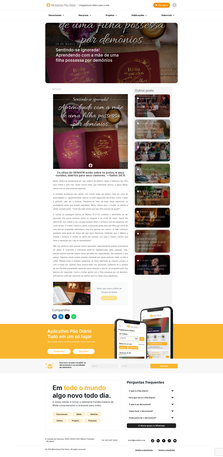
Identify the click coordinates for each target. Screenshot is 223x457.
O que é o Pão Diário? (138, 391)
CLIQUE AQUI (109, 298)
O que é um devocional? (140, 404)
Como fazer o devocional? (141, 411)
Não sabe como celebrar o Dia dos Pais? (149, 132)
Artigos (56, 89)
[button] (54, 316)
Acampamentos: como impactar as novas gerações (151, 220)
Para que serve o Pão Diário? (142, 397)
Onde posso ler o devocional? (142, 418)
